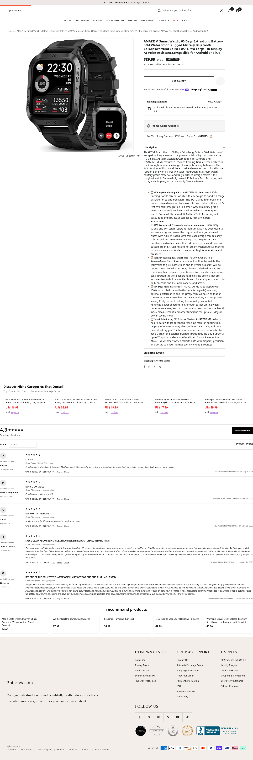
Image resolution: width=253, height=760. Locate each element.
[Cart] (237, 10)
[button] (220, 81)
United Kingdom (44, 749)
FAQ (179, 686)
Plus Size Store (102, 749)
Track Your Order (185, 675)
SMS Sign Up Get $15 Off (233, 659)
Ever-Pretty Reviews (145, 675)
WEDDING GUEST (115, 20)
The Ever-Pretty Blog (145, 680)
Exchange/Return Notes (157, 360)
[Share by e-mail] (160, 367)
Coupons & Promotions (233, 675)
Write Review (242, 431)
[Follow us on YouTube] (177, 717)
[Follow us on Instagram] (159, 717)
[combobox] (188, 10)
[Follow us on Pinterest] (168, 717)
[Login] (221, 10)
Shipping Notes (154, 352)
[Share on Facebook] (144, 367)
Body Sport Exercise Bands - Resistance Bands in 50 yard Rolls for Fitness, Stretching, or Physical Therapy (226, 401)
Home (10, 31)
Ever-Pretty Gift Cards (232, 680)
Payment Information (188, 680)
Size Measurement (186, 691)
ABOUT (185, 20)
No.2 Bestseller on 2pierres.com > (163, 64)
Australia (86, 749)
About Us (140, 659)
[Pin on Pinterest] (149, 367)
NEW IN (67, 20)
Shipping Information (188, 670)
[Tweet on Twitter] (154, 367)
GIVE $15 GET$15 (229, 670)
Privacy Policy (142, 665)
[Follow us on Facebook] (140, 717)
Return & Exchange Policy (190, 665)
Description (150, 147)
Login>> (15, 412)
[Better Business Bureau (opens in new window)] (217, 730)
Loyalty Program (229, 665)
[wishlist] (229, 10)
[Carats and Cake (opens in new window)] (157, 730)
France (60, 749)
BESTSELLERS (82, 20)
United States (25, 749)
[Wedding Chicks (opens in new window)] (140, 730)
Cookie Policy (142, 670)
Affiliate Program (229, 686)
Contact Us (182, 659)
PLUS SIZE (164, 20)
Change (218, 101)
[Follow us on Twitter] (149, 717)
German (73, 749)
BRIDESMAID (147, 20)
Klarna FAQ (182, 696)
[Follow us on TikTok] (187, 717)
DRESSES (132, 20)
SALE (175, 20)
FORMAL (97, 20)
